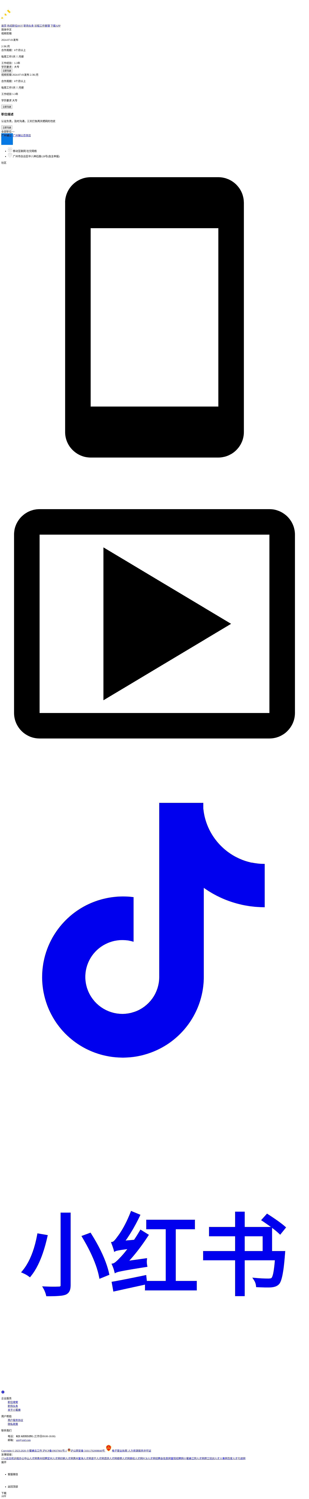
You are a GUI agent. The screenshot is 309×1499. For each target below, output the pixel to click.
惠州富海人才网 (82, 1458)
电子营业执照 (120, 1450)
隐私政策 (13, 1424)
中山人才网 (30, 1458)
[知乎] (3, 1391)
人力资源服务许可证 (139, 1450)
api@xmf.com (23, 1440)
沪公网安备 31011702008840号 (88, 1450)
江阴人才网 (197, 1458)
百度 (230, 1458)
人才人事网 (221, 1458)
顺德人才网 (123, 1458)
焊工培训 (209, 1458)
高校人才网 (136, 1458)
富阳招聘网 (177, 1458)
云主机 (10, 1458)
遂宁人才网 (97, 1458)
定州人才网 (53, 1458)
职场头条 (13, 1406)
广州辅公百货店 (22, 135)
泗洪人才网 (110, 1458)
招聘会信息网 (163, 1458)
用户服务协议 (15, 1420)
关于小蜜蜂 (14, 1410)
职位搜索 (13, 1402)
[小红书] (154, 1388)
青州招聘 (42, 1458)
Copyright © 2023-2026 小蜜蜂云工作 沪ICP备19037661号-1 (34, 1450)
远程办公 (19, 1458)
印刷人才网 (66, 1458)
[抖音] (154, 1082)
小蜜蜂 (187, 1458)
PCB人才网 (149, 1458)
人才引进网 (239, 1458)
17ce (3, 1458)
